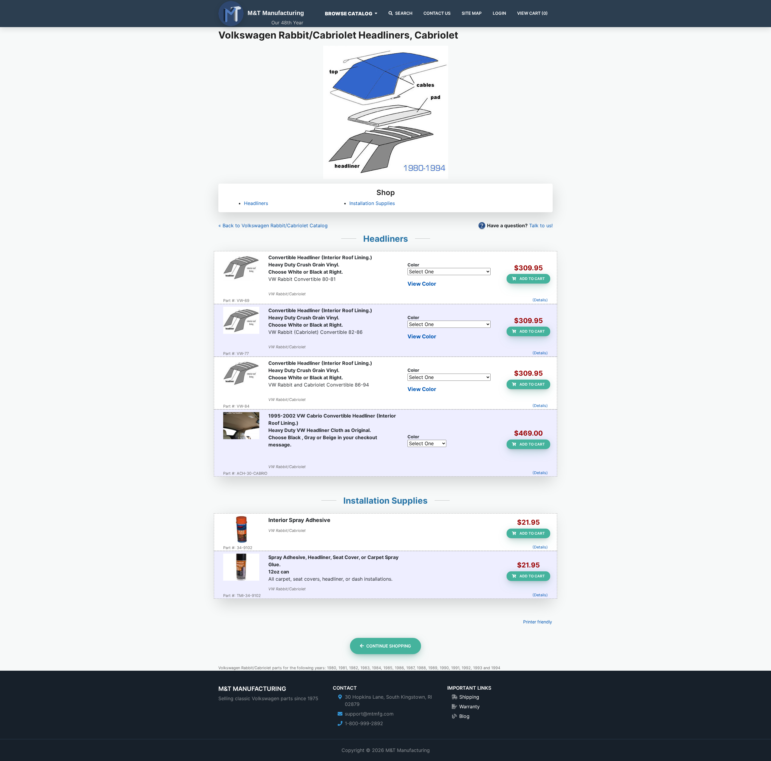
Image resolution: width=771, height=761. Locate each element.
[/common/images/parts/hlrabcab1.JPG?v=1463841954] (241, 373)
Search (403, 13)
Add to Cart (532, 278)
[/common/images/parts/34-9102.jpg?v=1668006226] (241, 530)
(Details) (540, 300)
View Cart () (532, 13)
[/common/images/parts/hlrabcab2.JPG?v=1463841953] (241, 268)
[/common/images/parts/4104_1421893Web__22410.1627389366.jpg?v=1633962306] (241, 568)
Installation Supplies (372, 203)
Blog (464, 716)
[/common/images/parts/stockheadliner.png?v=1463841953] (241, 426)
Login (499, 13)
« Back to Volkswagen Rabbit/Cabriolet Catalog (273, 225)
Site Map (472, 13)
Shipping (469, 697)
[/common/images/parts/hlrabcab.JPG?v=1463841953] (241, 321)
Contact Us (437, 13)
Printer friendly (537, 621)
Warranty (469, 707)
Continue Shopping (388, 645)
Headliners (256, 203)
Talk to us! (541, 225)
